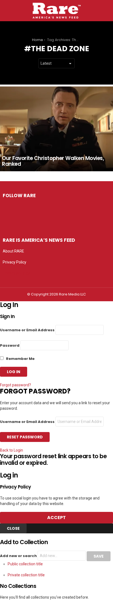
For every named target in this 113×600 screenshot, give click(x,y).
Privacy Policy (14, 262)
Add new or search (19, 555)
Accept (56, 517)
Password (9, 345)
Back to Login (11, 450)
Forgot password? (15, 385)
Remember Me (20, 358)
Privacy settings (16, 273)
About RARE (13, 251)
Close (13, 528)
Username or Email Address (27, 330)
